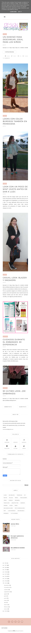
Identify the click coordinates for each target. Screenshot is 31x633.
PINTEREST (15, 442)
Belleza (5, 336)
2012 (5, 611)
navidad (5, 505)
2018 (5, 572)
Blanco (5, 388)
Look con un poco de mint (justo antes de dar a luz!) (15, 189)
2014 (5, 581)
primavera (17, 500)
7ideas (5, 500)
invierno (11, 500)
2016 (5, 576)
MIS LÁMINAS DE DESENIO (18, 548)
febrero (6, 607)
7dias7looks (6, 502)
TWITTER (24, 448)
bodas (11, 505)
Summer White (15, 524)
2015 (5, 578)
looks (4, 115)
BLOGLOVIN (7, 448)
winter (5, 497)
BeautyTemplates (19, 630)
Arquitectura (15, 502)
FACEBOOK (24, 442)
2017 (5, 574)
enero (5, 609)
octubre (6, 589)
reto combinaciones (20, 508)
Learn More (13, 11)
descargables (21, 510)
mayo (5, 600)
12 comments (6, 58)
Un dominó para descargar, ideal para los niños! (13, 39)
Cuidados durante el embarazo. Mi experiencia (14, 342)
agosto (5, 594)
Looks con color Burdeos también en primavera (15, 121)
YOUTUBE (15, 448)
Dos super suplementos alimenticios (17, 537)
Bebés (4, 34)
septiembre (7, 591)
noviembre (6, 587)
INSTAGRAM (7, 442)
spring (16, 497)
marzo (5, 604)
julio (5, 596)
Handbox (22, 502)
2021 (5, 565)
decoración (12, 495)
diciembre (6, 585)
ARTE (5, 510)
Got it (20, 11)
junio (5, 598)
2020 (5, 567)
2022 (5, 563)
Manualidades (23, 497)
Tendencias (19, 495)
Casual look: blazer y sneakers (15, 279)
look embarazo (11, 510)
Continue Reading (9, 52)
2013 (5, 583)
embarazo (6, 513)
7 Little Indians (14, 513)
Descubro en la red (8, 508)
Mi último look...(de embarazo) (14, 392)
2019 (5, 569)
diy (25, 495)
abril (5, 602)
